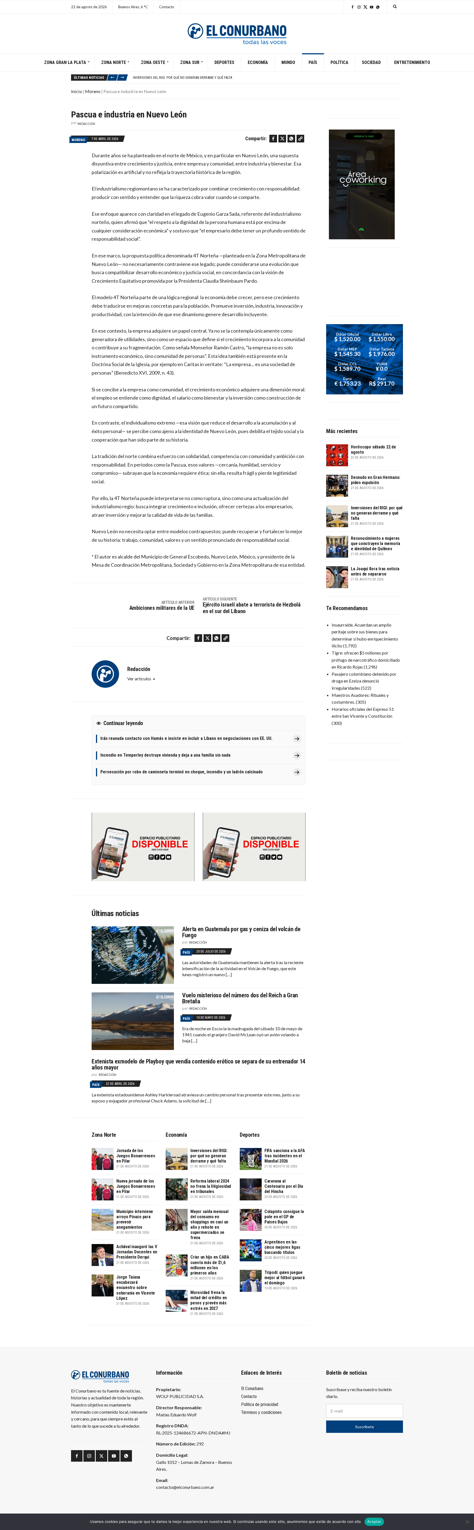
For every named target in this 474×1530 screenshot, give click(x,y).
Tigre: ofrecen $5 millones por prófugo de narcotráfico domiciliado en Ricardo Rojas (366, 659)
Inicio (76, 91)
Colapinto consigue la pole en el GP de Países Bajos (284, 1217)
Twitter (365, 7)
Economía (258, 62)
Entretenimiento (412, 62)
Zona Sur (189, 62)
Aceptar (374, 1521)
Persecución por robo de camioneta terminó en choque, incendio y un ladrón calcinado (181, 771)
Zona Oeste (153, 62)
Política (339, 62)
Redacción (86, 123)
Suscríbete (364, 1426)
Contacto (166, 7)
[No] (467, 1522)
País (313, 62)
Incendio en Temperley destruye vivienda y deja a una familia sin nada (165, 755)
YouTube (371, 7)
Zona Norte (113, 62)
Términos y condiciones (261, 1412)
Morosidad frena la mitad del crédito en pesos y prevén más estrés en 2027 (208, 1300)
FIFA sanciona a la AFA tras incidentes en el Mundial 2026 (284, 1156)
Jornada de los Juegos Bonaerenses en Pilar (135, 1156)
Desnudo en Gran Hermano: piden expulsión (375, 480)
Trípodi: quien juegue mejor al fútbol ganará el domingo (284, 1277)
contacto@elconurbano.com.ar (185, 1487)
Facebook (353, 7)
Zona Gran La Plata (65, 62)
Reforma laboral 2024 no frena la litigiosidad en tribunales (210, 1186)
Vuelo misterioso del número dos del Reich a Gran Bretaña (240, 998)
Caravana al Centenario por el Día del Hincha (283, 1186)
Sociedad (371, 62)
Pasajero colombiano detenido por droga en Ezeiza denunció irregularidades (364, 680)
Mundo (288, 62)
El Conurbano (252, 1388)
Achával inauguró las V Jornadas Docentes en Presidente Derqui (136, 1252)
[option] (268, 77)
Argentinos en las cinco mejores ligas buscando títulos (282, 1247)
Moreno (92, 91)
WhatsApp (378, 7)
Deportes (224, 62)
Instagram (359, 7)
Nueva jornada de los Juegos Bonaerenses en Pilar (135, 1186)
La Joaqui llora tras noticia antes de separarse (375, 571)
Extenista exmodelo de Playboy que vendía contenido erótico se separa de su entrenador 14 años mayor (198, 1064)
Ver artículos (139, 678)
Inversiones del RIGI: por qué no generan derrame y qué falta (208, 1156)
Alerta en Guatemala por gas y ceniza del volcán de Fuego (241, 932)
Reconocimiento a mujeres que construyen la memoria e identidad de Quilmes (197, 77)
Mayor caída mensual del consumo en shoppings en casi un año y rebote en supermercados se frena (209, 1224)
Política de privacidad (259, 1404)
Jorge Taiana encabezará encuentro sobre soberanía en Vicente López (135, 1287)
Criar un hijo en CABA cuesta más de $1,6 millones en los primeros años (209, 1265)
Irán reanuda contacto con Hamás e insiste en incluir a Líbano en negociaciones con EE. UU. (186, 738)
